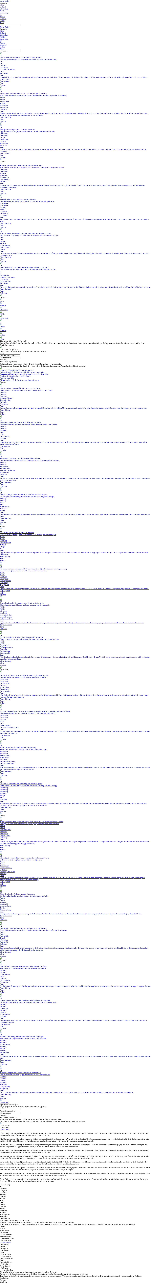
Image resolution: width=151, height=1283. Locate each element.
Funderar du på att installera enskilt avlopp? (15, 376)
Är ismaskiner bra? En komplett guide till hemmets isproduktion (22, 372)
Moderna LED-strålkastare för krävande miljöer (16, 370)
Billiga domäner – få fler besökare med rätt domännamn (19, 380)
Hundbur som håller (7, 378)
